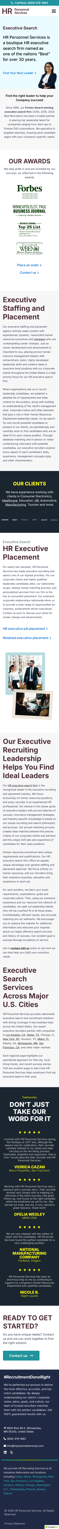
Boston (41, 1489)
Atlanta (19, 1485)
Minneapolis (40, 1476)
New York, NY (11, 1039)
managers (39, 339)
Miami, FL (43, 1039)
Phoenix (31, 1489)
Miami (27, 1476)
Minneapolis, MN (28, 1043)
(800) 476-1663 (16, 1438)
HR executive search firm (23, 785)
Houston (9, 1485)
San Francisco (19, 1480)
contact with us (20, 948)
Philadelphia (17, 1489)
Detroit (8, 1493)
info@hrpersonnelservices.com (25, 1445)
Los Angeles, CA (15, 1034)
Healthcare (9, 500)
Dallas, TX (33, 1034)
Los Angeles (36, 1480)
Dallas (18, 1476)
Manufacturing (15, 504)
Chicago (30, 1485)
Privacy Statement (14, 1523)
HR (37, 500)
